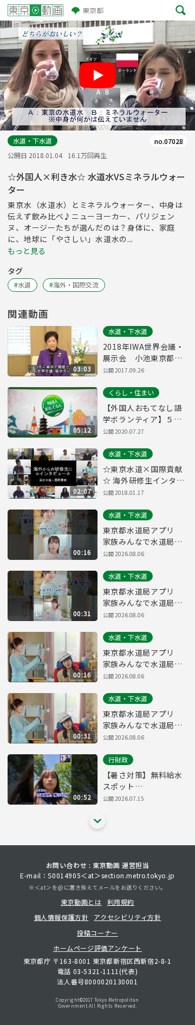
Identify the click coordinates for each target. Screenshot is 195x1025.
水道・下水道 (32, 140)
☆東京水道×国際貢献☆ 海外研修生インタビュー (144, 474)
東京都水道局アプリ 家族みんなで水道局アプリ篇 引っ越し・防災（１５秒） (143, 658)
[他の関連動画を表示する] (97, 821)
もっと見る (27, 250)
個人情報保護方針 (61, 917)
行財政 (118, 759)
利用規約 (120, 901)
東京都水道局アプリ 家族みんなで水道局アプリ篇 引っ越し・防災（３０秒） (143, 719)
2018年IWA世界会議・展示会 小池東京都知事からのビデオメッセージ (143, 352)
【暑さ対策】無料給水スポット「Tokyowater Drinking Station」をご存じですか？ (144, 780)
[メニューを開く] (180, 10)
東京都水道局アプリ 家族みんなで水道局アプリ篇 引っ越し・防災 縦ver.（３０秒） (143, 597)
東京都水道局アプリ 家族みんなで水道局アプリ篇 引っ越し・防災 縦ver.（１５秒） (143, 536)
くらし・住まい (131, 392)
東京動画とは (81, 901)
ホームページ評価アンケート (97, 947)
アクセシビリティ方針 (127, 917)
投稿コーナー (97, 932)
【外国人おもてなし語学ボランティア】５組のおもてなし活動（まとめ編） (142, 413)
